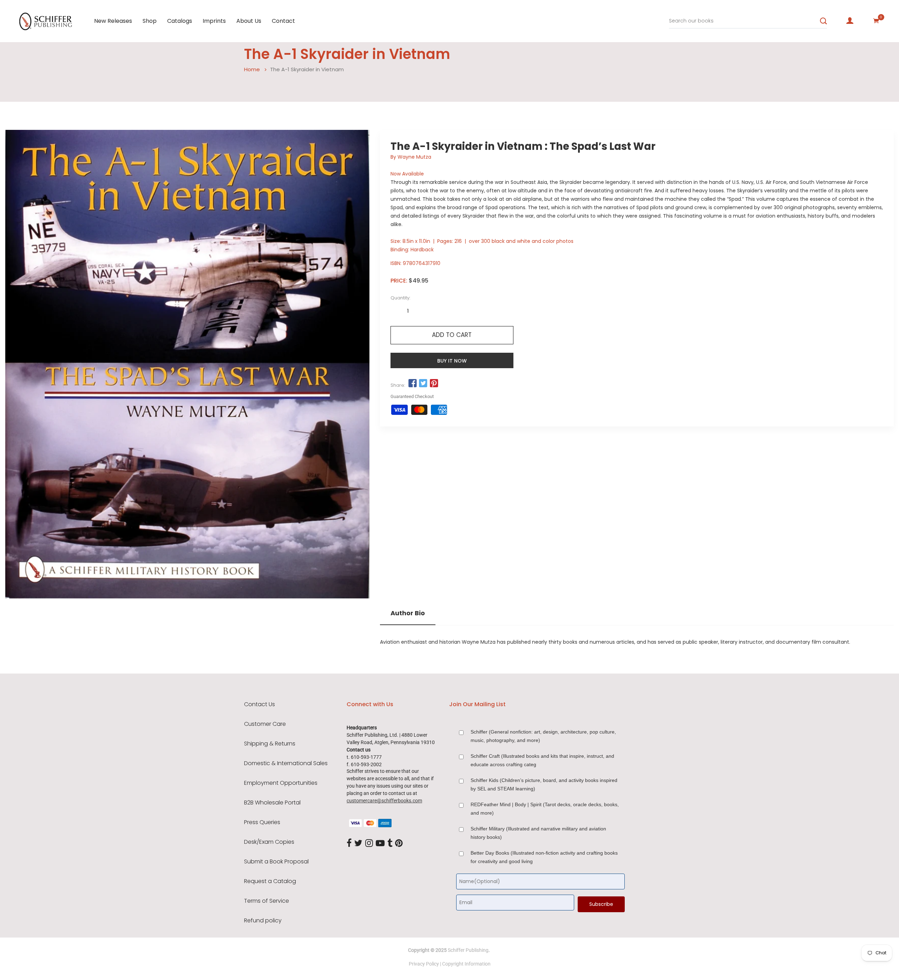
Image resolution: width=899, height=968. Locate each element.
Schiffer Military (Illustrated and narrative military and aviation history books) (538, 833)
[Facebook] (349, 843)
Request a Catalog (270, 881)
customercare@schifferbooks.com (384, 800)
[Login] (849, 21)
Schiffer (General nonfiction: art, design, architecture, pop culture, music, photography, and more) (543, 736)
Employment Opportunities (280, 783)
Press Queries (262, 822)
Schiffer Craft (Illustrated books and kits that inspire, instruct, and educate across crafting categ (542, 760)
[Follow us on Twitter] (423, 384)
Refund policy (263, 920)
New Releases (113, 21)
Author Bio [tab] (408, 613)
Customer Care (265, 724)
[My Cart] (876, 21)
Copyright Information (466, 964)
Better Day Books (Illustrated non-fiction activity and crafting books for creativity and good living (544, 857)
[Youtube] (380, 843)
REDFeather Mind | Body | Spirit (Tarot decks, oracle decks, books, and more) (545, 809)
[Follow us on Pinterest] (433, 384)
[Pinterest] (399, 843)
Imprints (214, 21)
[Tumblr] (389, 843)
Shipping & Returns (269, 744)
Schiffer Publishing (468, 950)
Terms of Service (266, 901)
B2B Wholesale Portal (272, 802)
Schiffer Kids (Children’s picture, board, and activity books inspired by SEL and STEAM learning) (544, 784)
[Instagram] (369, 843)
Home (252, 69)
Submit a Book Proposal (276, 861)
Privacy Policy (424, 964)
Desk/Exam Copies (269, 842)
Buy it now (452, 360)
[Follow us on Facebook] (412, 384)
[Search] (823, 21)
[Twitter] (358, 843)
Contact (283, 21)
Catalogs (179, 21)
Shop (150, 21)
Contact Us (259, 704)
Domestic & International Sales (286, 763)
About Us (248, 21)
